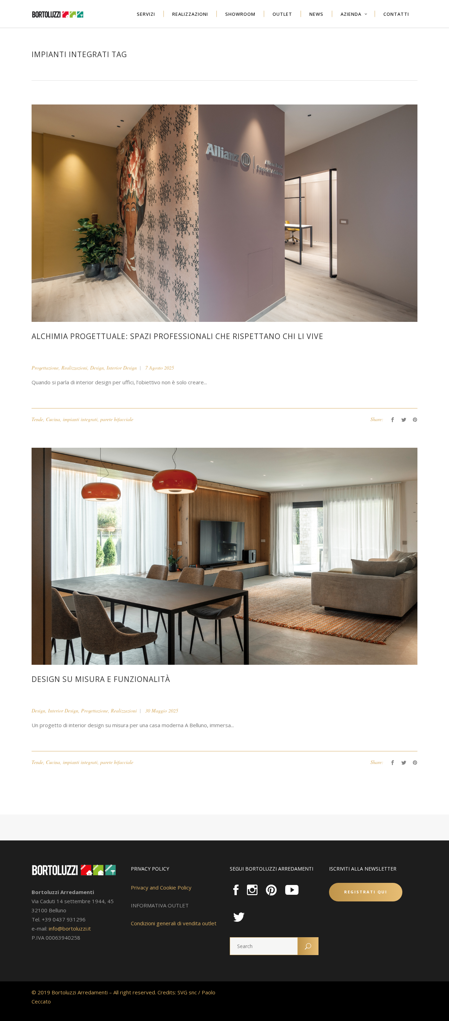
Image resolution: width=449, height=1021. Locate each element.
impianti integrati (80, 419)
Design (97, 367)
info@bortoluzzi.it (70, 928)
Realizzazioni (74, 367)
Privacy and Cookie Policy (161, 887)
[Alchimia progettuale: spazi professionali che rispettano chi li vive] (224, 212)
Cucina (53, 419)
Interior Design (122, 367)
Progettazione (45, 367)
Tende (37, 419)
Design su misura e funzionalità (101, 679)
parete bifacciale (116, 419)
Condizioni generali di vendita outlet (173, 923)
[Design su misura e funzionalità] (224, 555)
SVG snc (187, 992)
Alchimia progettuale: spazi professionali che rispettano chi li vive (177, 336)
